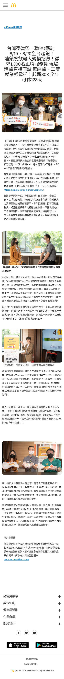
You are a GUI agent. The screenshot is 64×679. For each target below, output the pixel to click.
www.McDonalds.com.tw (16, 560)
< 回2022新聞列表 (13, 28)
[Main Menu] (5, 5)
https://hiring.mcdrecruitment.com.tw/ (23, 190)
